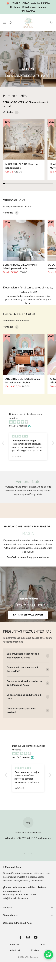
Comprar (7, 907)
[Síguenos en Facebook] (20, 937)
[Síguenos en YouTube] (36, 937)
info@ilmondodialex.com (15, 898)
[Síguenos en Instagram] (28, 937)
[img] (29, 422)
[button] (4, 443)
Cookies (41, 944)
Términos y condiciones (41, 950)
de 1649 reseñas (18, 425)
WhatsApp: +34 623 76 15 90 (19, 894)
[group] (28, 59)
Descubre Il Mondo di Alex (17, 923)
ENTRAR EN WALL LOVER (28, 614)
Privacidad (14, 944)
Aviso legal (15, 950)
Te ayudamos (10, 915)
